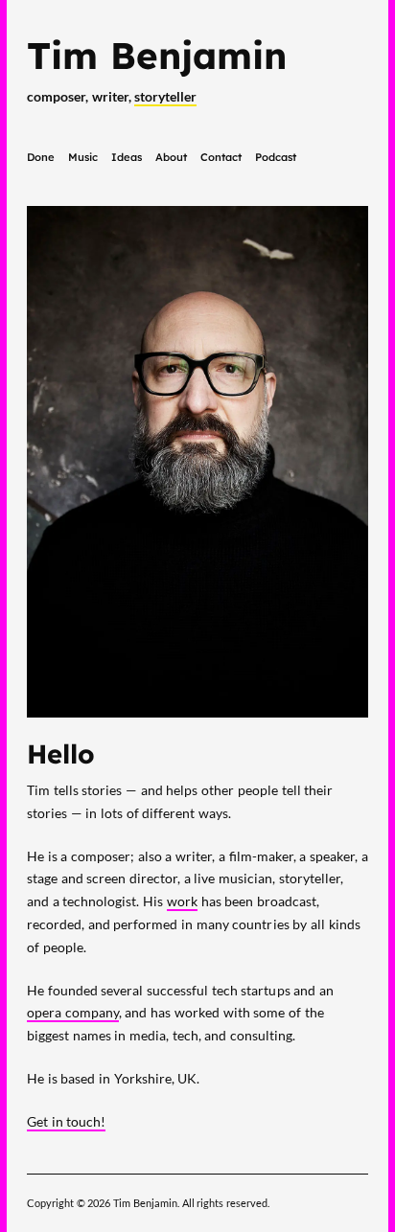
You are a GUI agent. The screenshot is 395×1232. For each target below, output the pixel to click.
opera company (73, 1012)
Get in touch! (66, 1121)
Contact (221, 157)
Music (83, 157)
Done (41, 157)
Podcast (275, 157)
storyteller (165, 96)
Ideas (126, 157)
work (182, 901)
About (171, 157)
